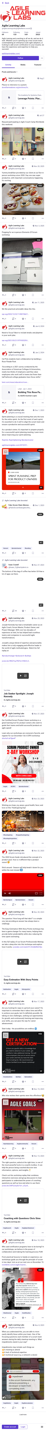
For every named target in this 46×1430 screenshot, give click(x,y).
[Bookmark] (32, 108)
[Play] (5, 893)
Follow (20, 58)
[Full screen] (41, 893)
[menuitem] (23, 885)
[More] (42, 108)
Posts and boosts (9, 72)
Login (23, 1427)
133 (14, 34)
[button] (23, 885)
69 (3, 34)
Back (7, 3)
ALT (41, 542)
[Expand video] (36, 893)
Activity (8, 65)
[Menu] (42, 58)
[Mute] (10, 893)
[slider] (23, 890)
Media (23, 65)
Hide (40, 130)
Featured (37, 65)
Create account (10, 1427)
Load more (23, 1414)
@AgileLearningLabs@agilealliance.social (16, 28)
